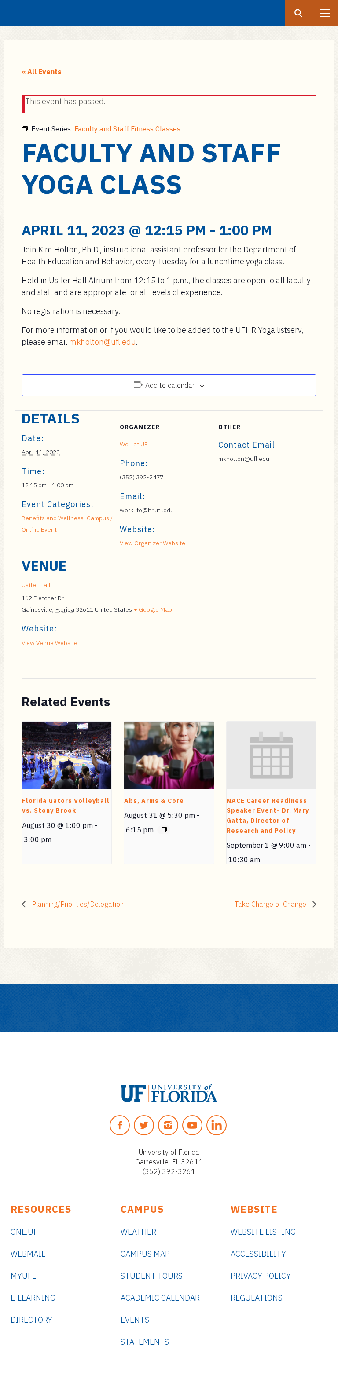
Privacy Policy (261, 1276)
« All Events (42, 71)
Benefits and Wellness (53, 518)
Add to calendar (170, 385)
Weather (138, 1232)
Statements (145, 1342)
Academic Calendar (160, 1298)
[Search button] (298, 13)
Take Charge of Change (271, 904)
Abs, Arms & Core (154, 801)
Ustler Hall (36, 585)
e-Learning (33, 1298)
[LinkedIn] (216, 1125)
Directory (31, 1320)
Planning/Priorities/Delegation (77, 904)
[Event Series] (164, 829)
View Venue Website (49, 643)
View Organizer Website (152, 543)
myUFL (23, 1276)
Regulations (257, 1298)
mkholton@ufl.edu (102, 342)
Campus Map (145, 1254)
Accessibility (258, 1254)
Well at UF (133, 444)
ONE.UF (24, 1232)
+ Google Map (152, 609)
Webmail (28, 1254)
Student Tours (152, 1276)
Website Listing (263, 1232)
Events (135, 1320)
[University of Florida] (169, 1093)
